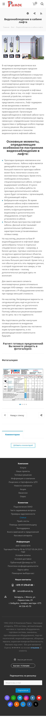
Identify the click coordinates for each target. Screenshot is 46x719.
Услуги (23, 467)
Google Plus (23, 704)
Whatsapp (13, 697)
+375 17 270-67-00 (24, 585)
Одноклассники (16, 704)
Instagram (26, 697)
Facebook (29, 704)
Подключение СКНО (23, 506)
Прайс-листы (23, 521)
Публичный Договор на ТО (23, 562)
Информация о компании (23, 478)
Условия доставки (23, 559)
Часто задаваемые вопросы (23, 510)
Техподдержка (23, 528)
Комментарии (12, 434)
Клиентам (23, 502)
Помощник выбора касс (23, 573)
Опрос (23, 496)
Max (10, 704)
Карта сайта (23, 569)
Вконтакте (32, 697)
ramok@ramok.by (25, 591)
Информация (23, 541)
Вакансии (23, 492)
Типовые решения (23, 475)
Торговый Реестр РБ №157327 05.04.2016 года (23, 550)
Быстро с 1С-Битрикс (21, 666)
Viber (7, 697)
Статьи (23, 517)
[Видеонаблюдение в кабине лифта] (23, 47)
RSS (41, 13)
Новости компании (23, 485)
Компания (23, 463)
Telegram (19, 697)
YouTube (39, 697)
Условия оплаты (23, 555)
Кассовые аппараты (23, 535)
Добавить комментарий (23, 445)
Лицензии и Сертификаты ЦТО (23, 482)
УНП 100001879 (23, 545)
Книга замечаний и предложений (23, 532)
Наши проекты (23, 471)
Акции (23, 489)
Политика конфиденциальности (23, 566)
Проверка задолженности (23, 514)
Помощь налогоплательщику (23, 524)
